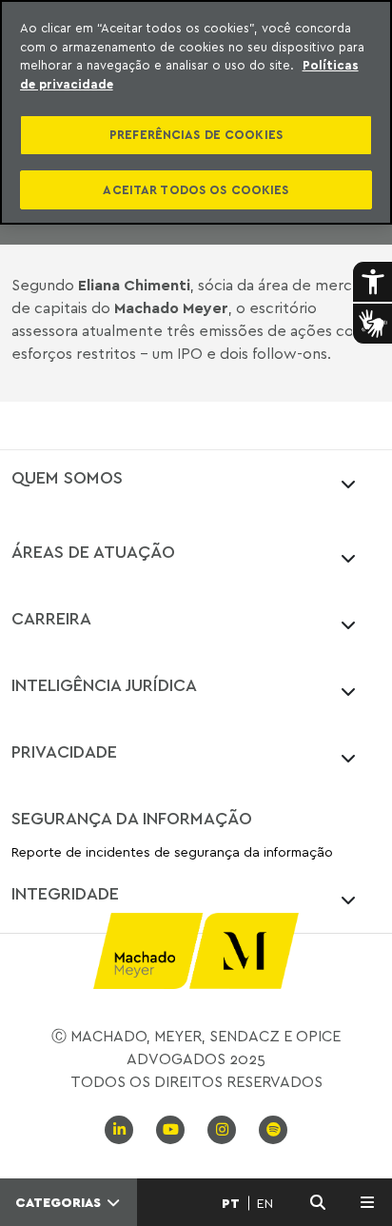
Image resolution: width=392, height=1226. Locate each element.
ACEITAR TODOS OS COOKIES (195, 189)
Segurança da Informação (131, 817)
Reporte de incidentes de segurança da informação (172, 852)
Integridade (65, 892)
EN (265, 1203)
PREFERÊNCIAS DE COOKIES (196, 134)
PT (231, 1203)
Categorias (60, 1202)
